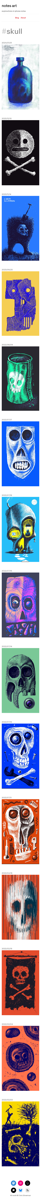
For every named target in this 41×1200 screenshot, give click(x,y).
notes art (9, 6)
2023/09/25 (7, 270)
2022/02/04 (7, 1024)
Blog (17, 18)
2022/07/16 (7, 495)
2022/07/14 (7, 646)
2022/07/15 (7, 571)
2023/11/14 (6, 194)
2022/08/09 (7, 345)
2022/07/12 (7, 722)
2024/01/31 (7, 43)
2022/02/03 (7, 1100)
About (23, 18)
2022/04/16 (7, 873)
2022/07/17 (7, 420)
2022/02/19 (7, 949)
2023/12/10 (7, 118)
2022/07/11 (6, 798)
